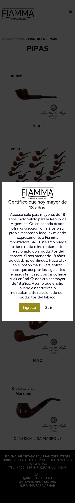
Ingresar (29, 307)
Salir (48, 307)
